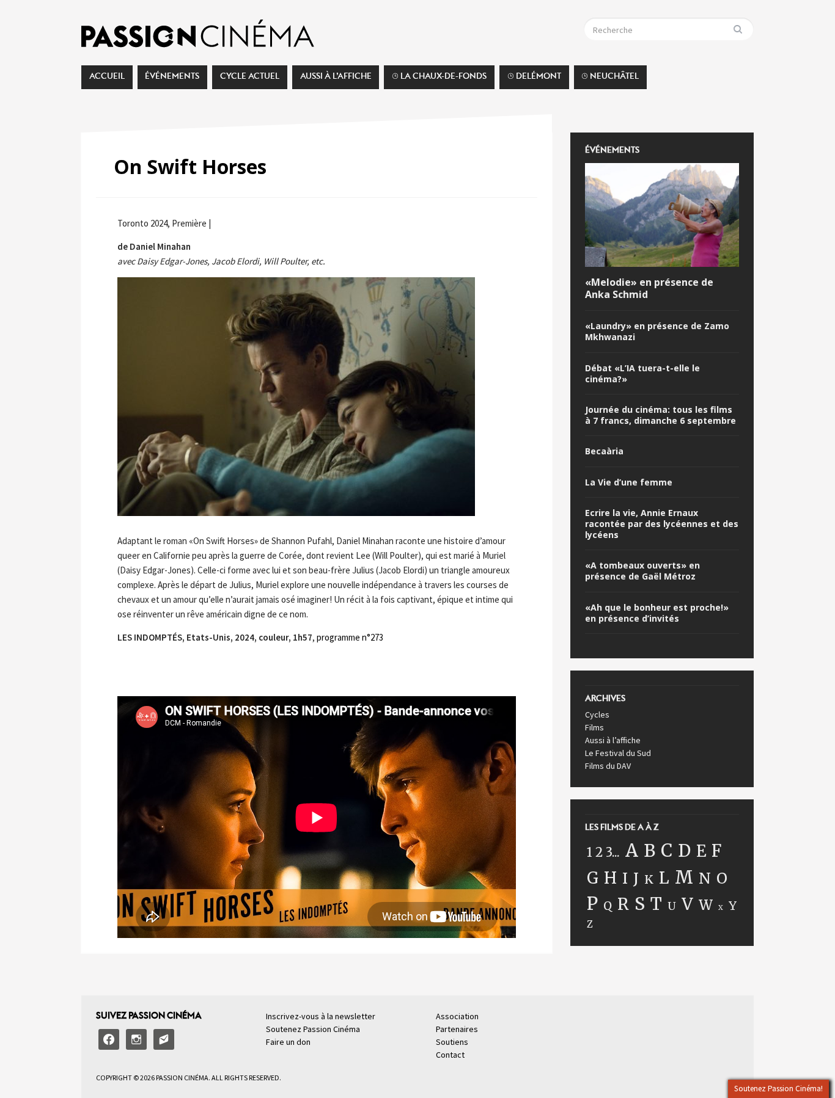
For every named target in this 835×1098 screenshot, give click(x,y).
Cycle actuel (249, 79)
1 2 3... (603, 852)
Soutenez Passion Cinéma (313, 1028)
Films (594, 727)
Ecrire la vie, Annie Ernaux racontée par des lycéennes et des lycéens (661, 523)
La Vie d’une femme (628, 482)
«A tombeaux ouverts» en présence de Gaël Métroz (642, 571)
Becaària (604, 451)
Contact (450, 1054)
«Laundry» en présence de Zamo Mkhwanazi (657, 332)
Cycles (597, 714)
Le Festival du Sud (618, 752)
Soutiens (452, 1041)
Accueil (107, 79)
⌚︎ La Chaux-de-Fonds (439, 79)
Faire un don (288, 1041)
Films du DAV (608, 765)
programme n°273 (350, 637)
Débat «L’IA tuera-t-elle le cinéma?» (642, 374)
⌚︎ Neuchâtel (610, 79)
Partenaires (457, 1028)
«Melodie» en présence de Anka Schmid (649, 289)
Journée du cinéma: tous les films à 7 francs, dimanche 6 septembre (660, 415)
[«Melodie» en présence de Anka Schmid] (662, 216)
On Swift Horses (190, 166)
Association (457, 1016)
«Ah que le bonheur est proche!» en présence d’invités (657, 613)
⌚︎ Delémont (534, 79)
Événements (172, 79)
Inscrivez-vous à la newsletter (320, 1016)
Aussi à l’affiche (336, 79)
